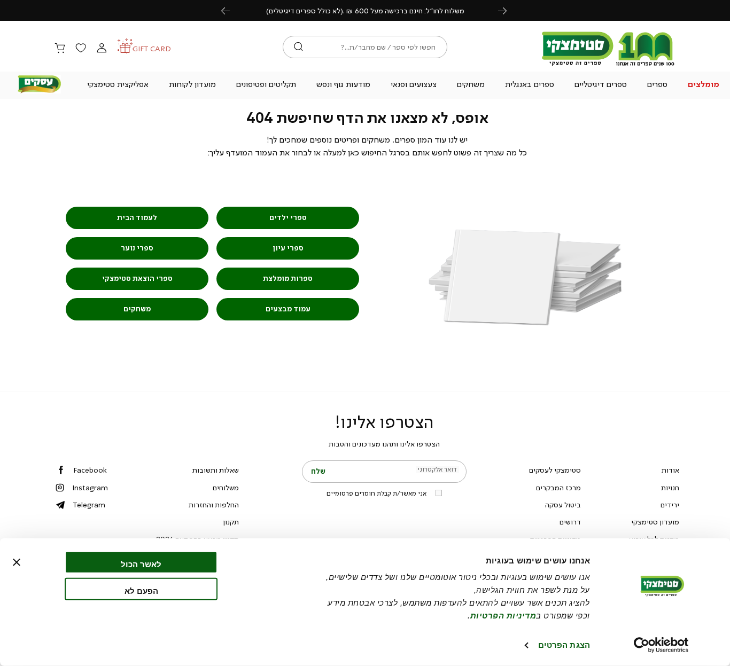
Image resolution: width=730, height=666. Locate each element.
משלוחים (226, 487)
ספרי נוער (137, 248)
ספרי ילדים (288, 218)
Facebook (90, 470)
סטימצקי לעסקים (555, 470)
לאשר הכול (141, 564)
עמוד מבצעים (288, 309)
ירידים (670, 505)
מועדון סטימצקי (655, 522)
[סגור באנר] (16, 562)
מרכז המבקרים (558, 487)
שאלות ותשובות (215, 470)
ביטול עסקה (563, 505)
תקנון (231, 522)
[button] (703, 85)
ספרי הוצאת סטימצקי (137, 278)
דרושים (570, 522)
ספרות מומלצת (288, 278)
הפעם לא (141, 590)
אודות (670, 470)
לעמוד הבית (137, 218)
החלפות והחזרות (214, 505)
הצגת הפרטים (564, 644)
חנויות (670, 487)
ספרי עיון (288, 248)
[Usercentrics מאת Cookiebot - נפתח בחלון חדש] (661, 645)
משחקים (137, 309)
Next (508, 10)
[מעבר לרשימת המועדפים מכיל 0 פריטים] (81, 48)
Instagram (90, 487)
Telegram (89, 505)
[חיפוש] (298, 47)
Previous (231, 10)
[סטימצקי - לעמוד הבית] (608, 65)
